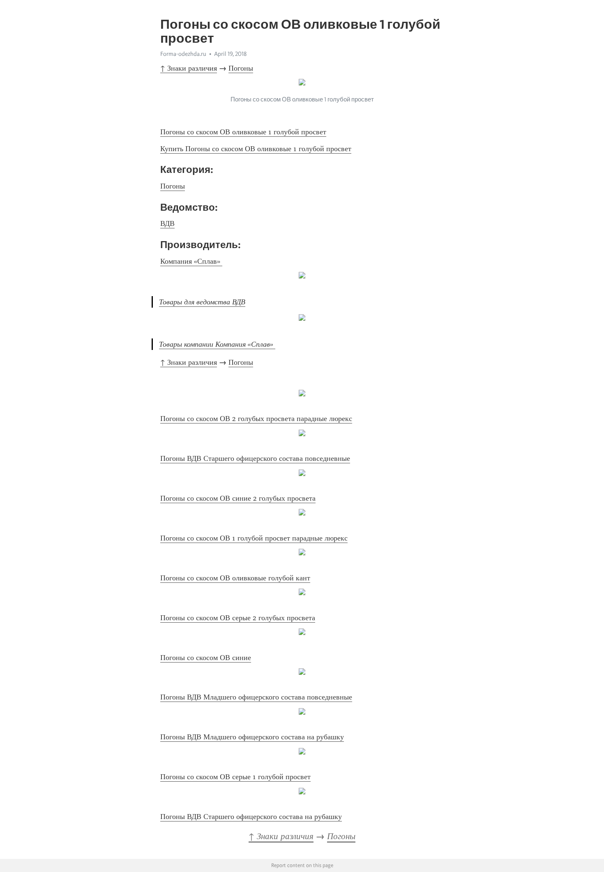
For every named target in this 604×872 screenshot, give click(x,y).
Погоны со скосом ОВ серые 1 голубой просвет (235, 776)
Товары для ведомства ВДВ (202, 301)
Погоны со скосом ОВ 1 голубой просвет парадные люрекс (254, 538)
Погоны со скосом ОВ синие (205, 657)
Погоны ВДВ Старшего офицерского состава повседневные (255, 458)
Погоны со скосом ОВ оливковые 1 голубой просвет (243, 131)
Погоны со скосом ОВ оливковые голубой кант (235, 577)
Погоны (240, 68)
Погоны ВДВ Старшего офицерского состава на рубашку (251, 816)
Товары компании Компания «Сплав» (217, 344)
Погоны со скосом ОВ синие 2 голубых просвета (238, 498)
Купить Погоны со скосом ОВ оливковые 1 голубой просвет (255, 148)
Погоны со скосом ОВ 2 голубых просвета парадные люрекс (256, 418)
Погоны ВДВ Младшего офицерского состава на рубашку (252, 736)
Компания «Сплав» (191, 261)
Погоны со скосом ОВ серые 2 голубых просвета (237, 617)
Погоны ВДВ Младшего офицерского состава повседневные (256, 697)
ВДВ (167, 223)
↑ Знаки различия (188, 68)
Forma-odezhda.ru (183, 54)
